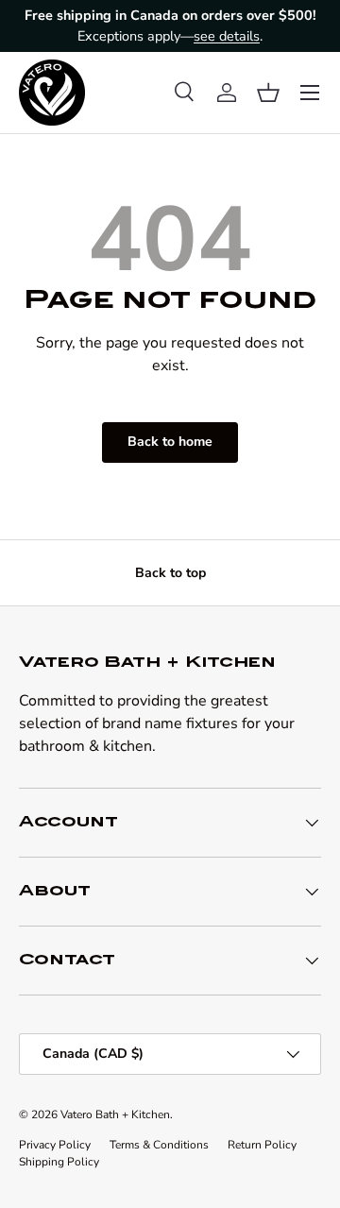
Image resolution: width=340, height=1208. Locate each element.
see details (227, 35)
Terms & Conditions (159, 1144)
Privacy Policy (55, 1144)
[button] (268, 92)
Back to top (170, 573)
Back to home (170, 442)
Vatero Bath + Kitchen (115, 1114)
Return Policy (262, 1144)
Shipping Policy (59, 1161)
